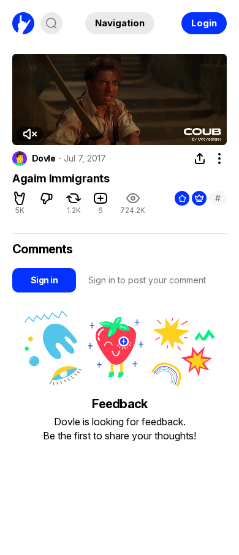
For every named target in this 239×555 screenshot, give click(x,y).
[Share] (199, 158)
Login (204, 23)
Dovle (43, 158)
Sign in (44, 280)
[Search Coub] (51, 23)
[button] (29, 134)
